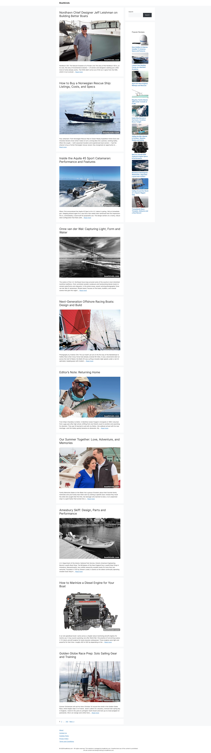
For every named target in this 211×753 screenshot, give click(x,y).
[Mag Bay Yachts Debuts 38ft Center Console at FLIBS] (140, 92)
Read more (79, 72)
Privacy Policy (63, 739)
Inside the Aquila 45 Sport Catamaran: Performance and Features (85, 159)
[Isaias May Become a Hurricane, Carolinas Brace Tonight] (140, 110)
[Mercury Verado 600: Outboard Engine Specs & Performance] (140, 147)
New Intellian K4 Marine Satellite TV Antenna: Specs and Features (140, 49)
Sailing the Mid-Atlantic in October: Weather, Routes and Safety (139, 138)
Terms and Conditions (66, 741)
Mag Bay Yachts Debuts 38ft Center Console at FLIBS (140, 102)
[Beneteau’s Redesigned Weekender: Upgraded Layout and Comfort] (140, 165)
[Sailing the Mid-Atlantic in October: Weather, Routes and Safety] (140, 129)
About (61, 730)
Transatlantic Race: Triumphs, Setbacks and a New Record (140, 211)
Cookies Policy (64, 736)
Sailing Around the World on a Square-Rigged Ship (140, 193)
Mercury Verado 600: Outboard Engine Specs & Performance (140, 156)
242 (67, 721)
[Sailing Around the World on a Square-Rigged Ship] (140, 183)
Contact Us (63, 733)
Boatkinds (64, 3)
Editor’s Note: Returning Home (79, 372)
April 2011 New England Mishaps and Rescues (140, 84)
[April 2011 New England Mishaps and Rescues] (140, 76)
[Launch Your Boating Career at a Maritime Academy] (140, 58)
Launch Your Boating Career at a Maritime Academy (139, 67)
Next (71, 721)
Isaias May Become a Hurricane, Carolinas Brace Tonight (139, 120)
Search (131, 12)
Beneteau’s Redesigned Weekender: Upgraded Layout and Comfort (140, 174)
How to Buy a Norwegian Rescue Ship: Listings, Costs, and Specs (85, 84)
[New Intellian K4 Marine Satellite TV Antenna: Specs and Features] (140, 40)
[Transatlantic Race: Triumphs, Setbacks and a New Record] (140, 202)
